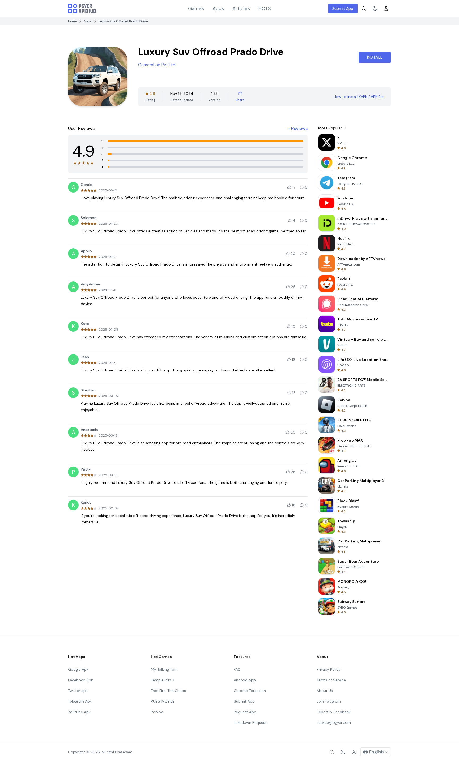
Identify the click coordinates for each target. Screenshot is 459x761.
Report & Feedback (334, 711)
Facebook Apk (80, 680)
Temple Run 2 (162, 680)
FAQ (237, 669)
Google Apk (78, 669)
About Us (325, 690)
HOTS (264, 8)
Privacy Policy (329, 669)
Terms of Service (331, 680)
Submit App (342, 8)
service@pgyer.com (334, 722)
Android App (245, 680)
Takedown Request (250, 722)
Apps (218, 8)
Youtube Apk (79, 711)
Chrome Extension (250, 690)
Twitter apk (78, 690)
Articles (241, 8)
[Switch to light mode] (375, 8)
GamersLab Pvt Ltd (156, 64)
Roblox (157, 711)
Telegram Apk (80, 701)
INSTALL (374, 57)
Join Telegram (329, 701)
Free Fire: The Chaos (168, 690)
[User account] (386, 8)
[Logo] (82, 8)
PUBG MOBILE (163, 701)
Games (196, 8)
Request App (245, 711)
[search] (364, 8)
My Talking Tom (164, 669)
